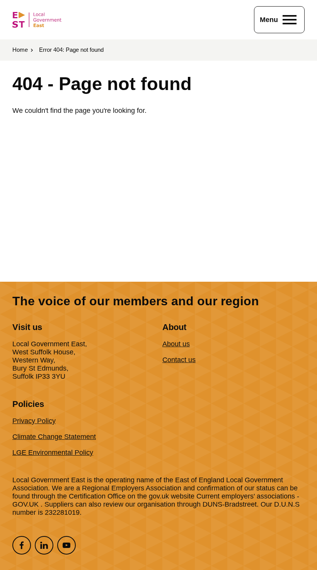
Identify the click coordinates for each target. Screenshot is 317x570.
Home (20, 49)
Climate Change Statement (54, 437)
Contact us (179, 360)
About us (176, 344)
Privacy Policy (34, 421)
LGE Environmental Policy (52, 452)
